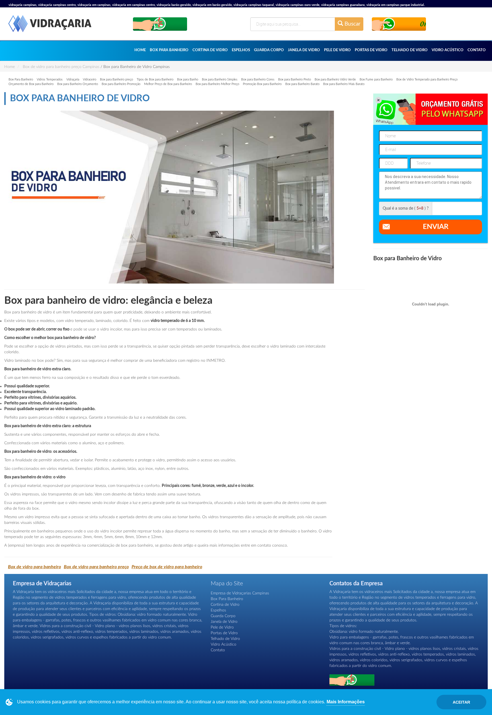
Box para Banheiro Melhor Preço (217, 84)
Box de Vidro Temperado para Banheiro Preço (427, 79)
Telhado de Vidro (409, 50)
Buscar (351, 24)
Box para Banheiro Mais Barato (343, 84)
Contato (477, 50)
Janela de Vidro (304, 50)
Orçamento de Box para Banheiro (31, 84)
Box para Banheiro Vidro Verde (335, 79)
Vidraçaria (72, 79)
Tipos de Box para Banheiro (155, 79)
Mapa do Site (227, 583)
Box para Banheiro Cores (257, 79)
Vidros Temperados (50, 79)
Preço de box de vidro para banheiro (167, 567)
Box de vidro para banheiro (34, 567)
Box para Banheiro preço (116, 79)
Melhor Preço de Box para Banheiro (168, 84)
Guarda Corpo (269, 50)
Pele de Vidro (337, 50)
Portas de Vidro (371, 50)
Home (140, 50)
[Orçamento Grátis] (160, 24)
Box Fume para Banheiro (376, 79)
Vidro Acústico (448, 50)
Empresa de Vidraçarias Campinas (240, 593)
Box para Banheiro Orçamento (77, 84)
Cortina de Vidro (210, 50)
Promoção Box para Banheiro (262, 84)
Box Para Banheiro (169, 50)
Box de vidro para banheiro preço (96, 567)
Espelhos (241, 50)
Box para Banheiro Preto (294, 79)
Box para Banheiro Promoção (121, 84)
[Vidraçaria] (50, 27)
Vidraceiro (89, 79)
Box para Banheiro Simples (219, 79)
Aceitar (461, 702)
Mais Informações (346, 701)
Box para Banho (187, 79)
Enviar (435, 226)
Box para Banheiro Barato (302, 84)
